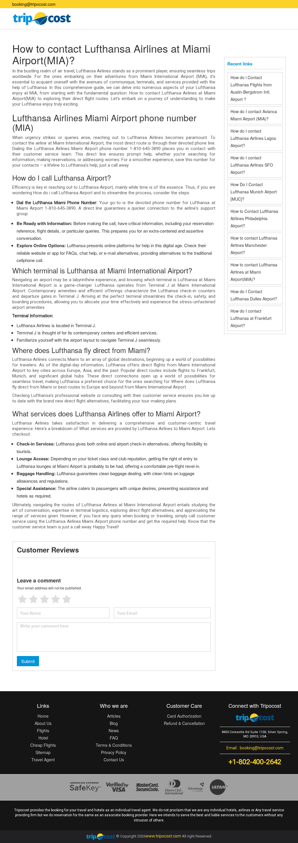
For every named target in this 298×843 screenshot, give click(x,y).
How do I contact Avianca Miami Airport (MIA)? (253, 115)
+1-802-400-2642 (254, 762)
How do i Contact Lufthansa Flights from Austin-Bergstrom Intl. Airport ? (251, 88)
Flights (43, 730)
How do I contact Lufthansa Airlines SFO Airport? (251, 165)
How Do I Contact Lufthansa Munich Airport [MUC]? (253, 191)
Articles (113, 716)
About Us (43, 723)
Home (43, 716)
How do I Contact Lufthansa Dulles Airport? (254, 295)
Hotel (43, 738)
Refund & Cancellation (184, 723)
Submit (28, 661)
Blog (114, 723)
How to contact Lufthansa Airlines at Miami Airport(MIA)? (253, 272)
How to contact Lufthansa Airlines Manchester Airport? (253, 245)
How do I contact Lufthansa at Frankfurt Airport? (251, 318)
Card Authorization (184, 716)
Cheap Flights (43, 745)
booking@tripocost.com (34, 4)
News (114, 730)
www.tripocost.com (163, 836)
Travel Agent (43, 759)
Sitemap (43, 752)
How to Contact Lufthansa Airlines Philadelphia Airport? (254, 218)
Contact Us (114, 759)
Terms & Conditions (114, 745)
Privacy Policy (113, 752)
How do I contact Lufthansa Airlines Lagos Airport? (253, 138)
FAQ (114, 738)
